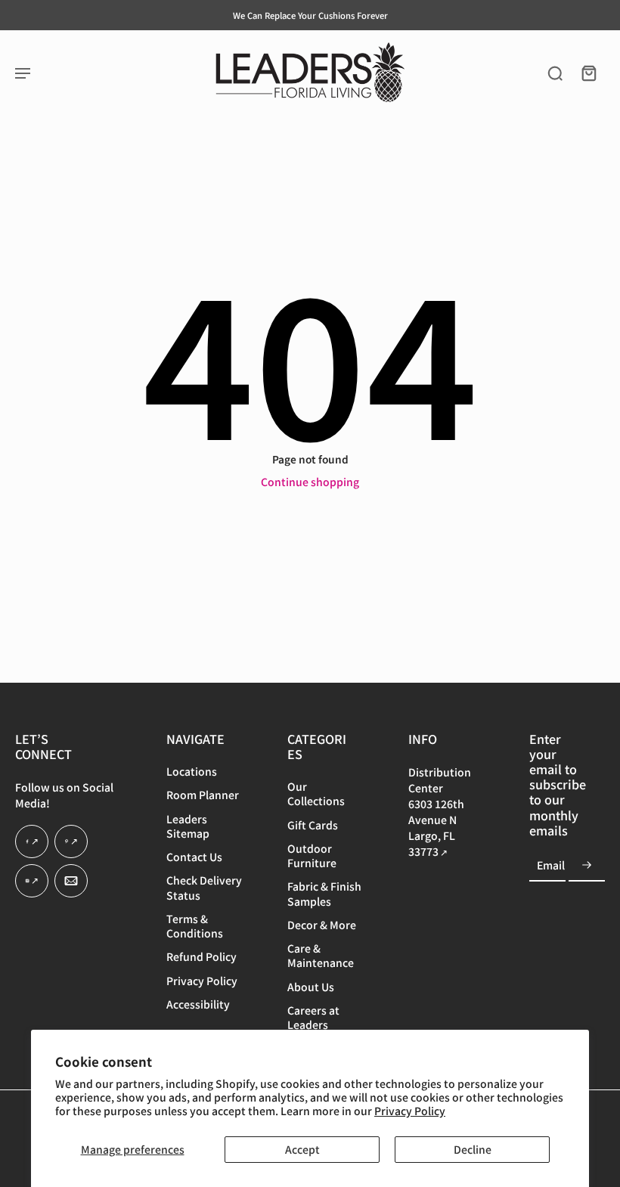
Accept (302, 1149)
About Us (310, 987)
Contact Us (194, 857)
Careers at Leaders (313, 1017)
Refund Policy (201, 957)
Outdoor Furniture (311, 855)
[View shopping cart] (588, 72)
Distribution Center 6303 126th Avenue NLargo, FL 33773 (439, 811)
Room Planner (202, 796)
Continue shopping (310, 481)
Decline (472, 1149)
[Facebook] (31, 842)
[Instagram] (31, 881)
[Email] (71, 881)
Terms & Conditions (194, 926)
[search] (555, 72)
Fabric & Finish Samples (324, 894)
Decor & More (321, 925)
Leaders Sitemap (187, 826)
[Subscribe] (587, 866)
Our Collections (316, 794)
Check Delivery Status (204, 888)
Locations (191, 771)
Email (551, 865)
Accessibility (198, 1004)
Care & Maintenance (320, 956)
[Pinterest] (71, 842)
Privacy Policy (409, 1110)
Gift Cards (312, 825)
